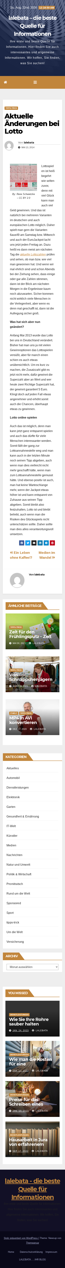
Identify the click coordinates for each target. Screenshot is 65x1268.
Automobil (13, 777)
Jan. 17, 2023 (20, 1070)
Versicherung (15, 941)
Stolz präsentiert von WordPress (21, 1238)
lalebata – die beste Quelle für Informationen (32, 26)
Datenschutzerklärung (31, 1252)
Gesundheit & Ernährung (22, 816)
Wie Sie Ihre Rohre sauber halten (28, 1022)
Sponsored (13, 903)
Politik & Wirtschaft (18, 874)
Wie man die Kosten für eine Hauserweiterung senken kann (30, 1066)
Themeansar (32, 1242)
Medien (11, 845)
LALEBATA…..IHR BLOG (32, 1259)
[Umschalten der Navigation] (35, 82)
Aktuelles (12, 768)
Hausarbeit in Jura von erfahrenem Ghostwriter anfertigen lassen (28, 1146)
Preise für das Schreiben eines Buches (26, 1104)
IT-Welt (13, 713)
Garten (10, 806)
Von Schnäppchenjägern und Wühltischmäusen (30, 681)
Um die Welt (14, 932)
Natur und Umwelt (18, 864)
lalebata (29, 142)
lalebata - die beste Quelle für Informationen (32, 1189)
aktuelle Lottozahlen (33, 254)
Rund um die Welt (18, 893)
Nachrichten (14, 855)
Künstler (12, 835)
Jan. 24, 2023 (20, 1030)
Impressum (51, 1252)
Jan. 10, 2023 (20, 1111)
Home (11, 1252)
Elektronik (13, 797)
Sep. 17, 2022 (20, 1151)
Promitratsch (14, 883)
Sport (10, 912)
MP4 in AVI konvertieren (23, 720)
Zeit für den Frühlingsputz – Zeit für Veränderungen (30, 636)
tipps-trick (11, 108)
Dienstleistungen (17, 787)
